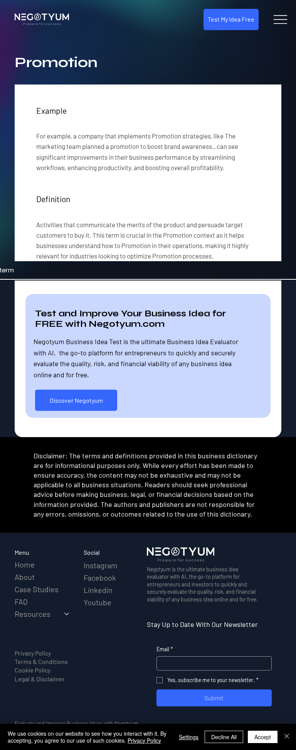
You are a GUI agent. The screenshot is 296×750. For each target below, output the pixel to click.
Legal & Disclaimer (40, 678)
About (25, 576)
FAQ (21, 601)
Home (25, 564)
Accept (262, 737)
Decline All (224, 737)
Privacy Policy (33, 653)
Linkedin (98, 590)
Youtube (97, 602)
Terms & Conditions (41, 661)
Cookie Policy (32, 670)
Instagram (101, 565)
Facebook (100, 577)
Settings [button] (188, 737)
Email (164, 649)
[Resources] (67, 614)
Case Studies (37, 589)
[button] (231, 19)
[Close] (286, 737)
